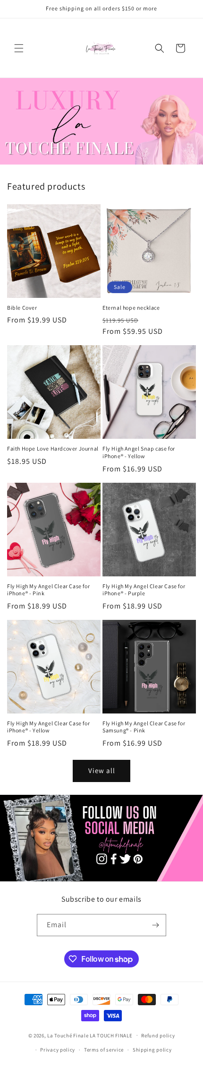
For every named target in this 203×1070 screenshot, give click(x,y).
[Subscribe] (155, 925)
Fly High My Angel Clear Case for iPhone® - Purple (143, 590)
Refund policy (158, 1035)
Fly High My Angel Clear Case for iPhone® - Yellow (48, 727)
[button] (18, 48)
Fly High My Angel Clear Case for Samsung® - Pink (143, 727)
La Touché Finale (67, 1035)
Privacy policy (57, 1049)
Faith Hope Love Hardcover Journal (53, 448)
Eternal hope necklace (131, 307)
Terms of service (104, 1049)
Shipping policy (152, 1049)
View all (101, 770)
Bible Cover (22, 307)
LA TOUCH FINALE (111, 1035)
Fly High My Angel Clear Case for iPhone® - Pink (48, 590)
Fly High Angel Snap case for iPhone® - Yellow (138, 452)
